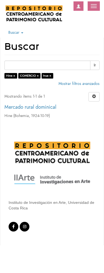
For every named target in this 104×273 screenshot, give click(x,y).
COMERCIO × (29, 76)
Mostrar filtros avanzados (79, 83)
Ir (95, 65)
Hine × (10, 76)
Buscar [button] (14, 32)
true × (47, 76)
